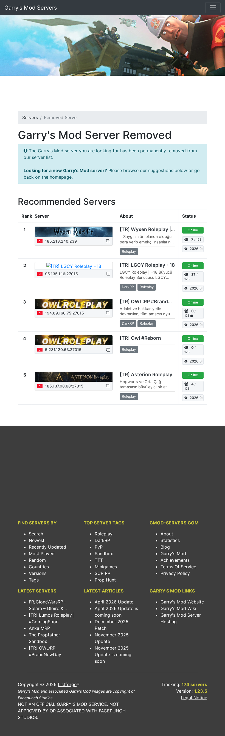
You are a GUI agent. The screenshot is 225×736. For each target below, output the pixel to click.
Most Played (42, 553)
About (167, 533)
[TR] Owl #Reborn (140, 338)
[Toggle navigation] (213, 7)
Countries (39, 566)
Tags (34, 580)
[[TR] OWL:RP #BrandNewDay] (74, 304)
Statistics (170, 540)
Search (36, 533)
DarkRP (102, 540)
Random (37, 560)
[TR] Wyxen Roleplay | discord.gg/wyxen (167, 229)
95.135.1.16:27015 (61, 273)
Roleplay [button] (129, 251)
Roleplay (104, 533)
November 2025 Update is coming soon (113, 654)
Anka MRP (39, 628)
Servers (30, 117)
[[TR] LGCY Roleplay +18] (73, 265)
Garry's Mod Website (182, 602)
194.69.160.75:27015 (64, 313)
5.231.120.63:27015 (62, 349)
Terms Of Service (178, 566)
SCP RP (102, 573)
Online (193, 230)
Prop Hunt (105, 580)
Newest (36, 540)
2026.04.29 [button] (197, 249)
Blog (165, 547)
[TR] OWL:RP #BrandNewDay (153, 301)
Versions (37, 573)
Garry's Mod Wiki (178, 608)
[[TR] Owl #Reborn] (74, 340)
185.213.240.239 (60, 241)
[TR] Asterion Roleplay (146, 374)
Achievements (175, 560)
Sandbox (104, 553)
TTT (99, 560)
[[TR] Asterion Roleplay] (74, 377)
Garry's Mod (173, 553)
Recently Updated (47, 547)
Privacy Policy (175, 573)
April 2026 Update (114, 602)
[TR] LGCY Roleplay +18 (147, 265)
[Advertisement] (112, 95)
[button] (108, 241)
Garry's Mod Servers (30, 7)
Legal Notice (194, 697)
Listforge (67, 684)
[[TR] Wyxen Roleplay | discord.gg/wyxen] (74, 232)
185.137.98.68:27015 (63, 386)
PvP (99, 547)
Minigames (106, 566)
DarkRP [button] (128, 287)
